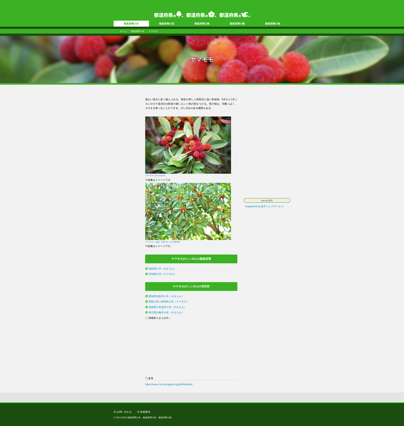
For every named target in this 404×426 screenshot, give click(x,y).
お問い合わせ (124, 412)
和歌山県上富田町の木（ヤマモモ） (169, 301)
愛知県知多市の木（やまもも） (166, 296)
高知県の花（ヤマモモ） (162, 274)
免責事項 (145, 412)
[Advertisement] (126, 144)
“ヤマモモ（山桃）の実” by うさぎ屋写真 (162, 242)
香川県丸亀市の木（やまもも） (166, 312)
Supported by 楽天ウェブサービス (264, 206)
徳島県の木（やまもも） (162, 268)
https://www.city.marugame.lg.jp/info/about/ (169, 384)
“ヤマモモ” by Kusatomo (155, 175)
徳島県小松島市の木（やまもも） (168, 307)
